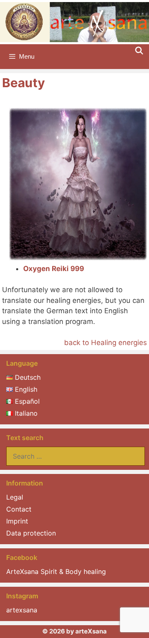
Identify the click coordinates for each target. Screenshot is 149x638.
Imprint (17, 521)
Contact (18, 509)
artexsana (21, 610)
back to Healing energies (105, 342)
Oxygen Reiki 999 (53, 268)
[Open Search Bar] (139, 50)
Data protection (31, 533)
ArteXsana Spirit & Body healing (56, 571)
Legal (14, 497)
